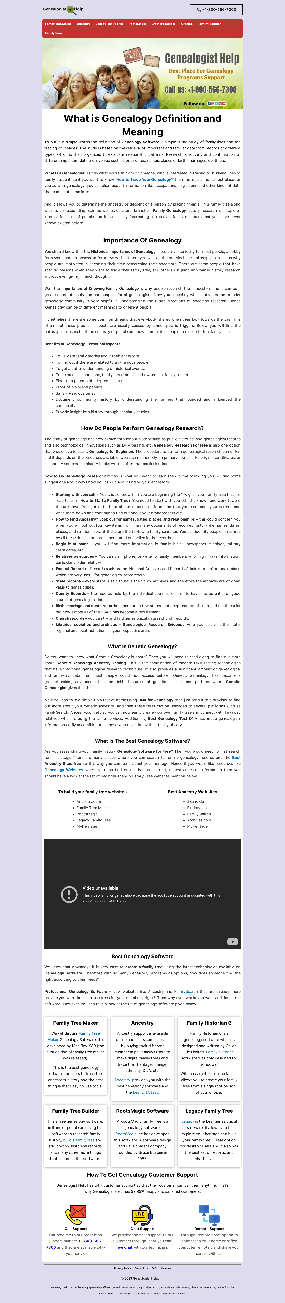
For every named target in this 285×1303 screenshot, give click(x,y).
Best (236, 757)
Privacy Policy (122, 1268)
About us (165, 1268)
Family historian (220, 1052)
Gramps (187, 23)
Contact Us (141, 1268)
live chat (124, 1247)
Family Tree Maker (58, 23)
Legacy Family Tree (109, 23)
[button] (216, 9)
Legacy (188, 1121)
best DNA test (145, 1092)
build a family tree (79, 1140)
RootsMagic (137, 23)
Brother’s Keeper (163, 23)
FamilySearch (55, 33)
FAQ (154, 1268)
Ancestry (83, 23)
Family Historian (210, 23)
